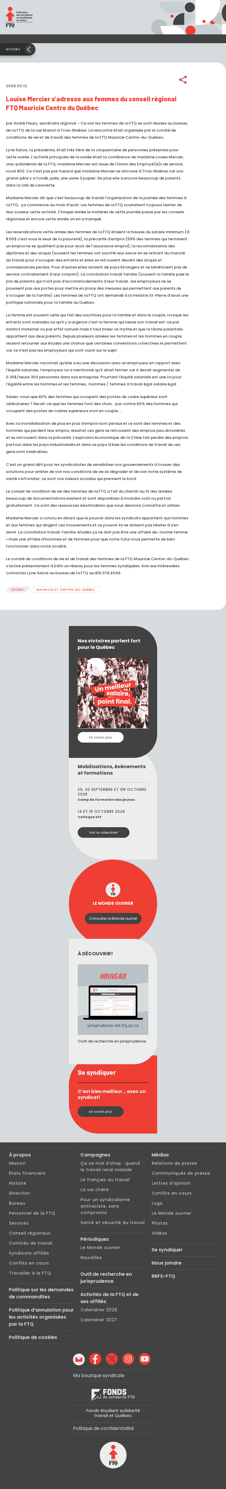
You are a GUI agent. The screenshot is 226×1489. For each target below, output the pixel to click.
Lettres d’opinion (171, 1183)
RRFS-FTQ (163, 1276)
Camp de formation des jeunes (106, 799)
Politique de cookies (33, 1337)
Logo (157, 1203)
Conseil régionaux (30, 1233)
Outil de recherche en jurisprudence (106, 1278)
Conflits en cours (29, 1263)
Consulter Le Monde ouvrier (113, 918)
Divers (17, 589)
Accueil (13, 49)
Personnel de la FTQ (32, 1213)
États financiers (27, 1173)
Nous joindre (167, 1263)
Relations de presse (174, 1163)
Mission (17, 1163)
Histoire (17, 1183)
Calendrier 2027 (99, 1320)
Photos (160, 1223)
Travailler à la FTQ (30, 1273)
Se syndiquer (167, 1249)
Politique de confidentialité (103, 1428)
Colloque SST (90, 817)
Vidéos (159, 1233)
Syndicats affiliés (29, 1253)
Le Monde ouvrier (100, 1247)
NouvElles (91, 1257)
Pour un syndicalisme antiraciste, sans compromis (105, 1206)
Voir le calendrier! (103, 832)
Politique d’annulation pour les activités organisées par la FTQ (41, 1317)
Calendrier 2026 (99, 1310)
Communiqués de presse (181, 1173)
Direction (19, 1193)
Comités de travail (30, 1243)
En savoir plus (100, 737)
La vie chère (95, 1190)
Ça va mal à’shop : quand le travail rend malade (110, 1166)
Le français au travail (105, 1180)
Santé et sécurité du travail (113, 1223)
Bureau (17, 1203)
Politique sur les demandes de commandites (41, 1293)
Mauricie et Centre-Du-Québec (65, 589)
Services (19, 1223)
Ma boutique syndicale (98, 1375)
